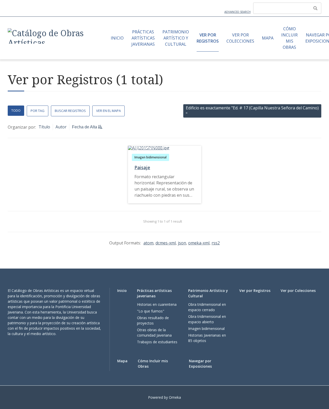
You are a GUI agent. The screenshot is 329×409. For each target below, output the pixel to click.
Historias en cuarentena (157, 304)
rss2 (216, 243)
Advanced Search (237, 12)
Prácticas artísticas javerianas (143, 38)
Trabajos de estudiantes (157, 341)
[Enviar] (315, 8)
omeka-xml (198, 243)
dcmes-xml (166, 243)
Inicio (117, 38)
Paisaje (142, 167)
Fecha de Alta (85, 127)
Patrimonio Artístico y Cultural (175, 38)
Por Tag (37, 110)
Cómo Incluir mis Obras (289, 38)
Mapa (267, 38)
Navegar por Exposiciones (200, 363)
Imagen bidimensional (150, 157)
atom (148, 243)
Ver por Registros (208, 38)
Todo (16, 110)
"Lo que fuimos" (150, 311)
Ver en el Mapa (108, 110)
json (182, 243)
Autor (61, 127)
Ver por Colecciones (240, 38)
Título (44, 127)
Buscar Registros (70, 110)
